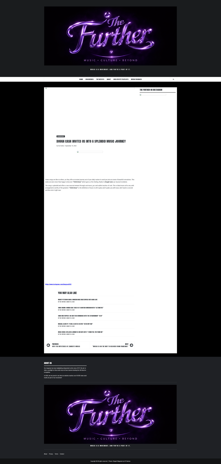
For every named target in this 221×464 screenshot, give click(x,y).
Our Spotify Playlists (120, 79)
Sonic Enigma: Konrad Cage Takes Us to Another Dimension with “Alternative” (81, 308)
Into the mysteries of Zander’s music (66, 345)
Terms (56, 454)
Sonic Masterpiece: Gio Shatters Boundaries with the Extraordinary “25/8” (80, 316)
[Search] (173, 79)
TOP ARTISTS (100, 79)
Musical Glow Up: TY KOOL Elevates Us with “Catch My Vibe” (75, 324)
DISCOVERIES (90, 79)
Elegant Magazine (117, 461)
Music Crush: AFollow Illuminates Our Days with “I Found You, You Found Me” (80, 332)
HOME (81, 79)
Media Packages (136, 79)
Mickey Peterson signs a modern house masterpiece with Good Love (77, 300)
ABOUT (109, 79)
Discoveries (60, 136)
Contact (62, 454)
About (45, 454)
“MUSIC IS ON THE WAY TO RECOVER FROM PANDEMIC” (110, 345)
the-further (61, 146)
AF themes (127, 461)
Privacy (51, 454)
